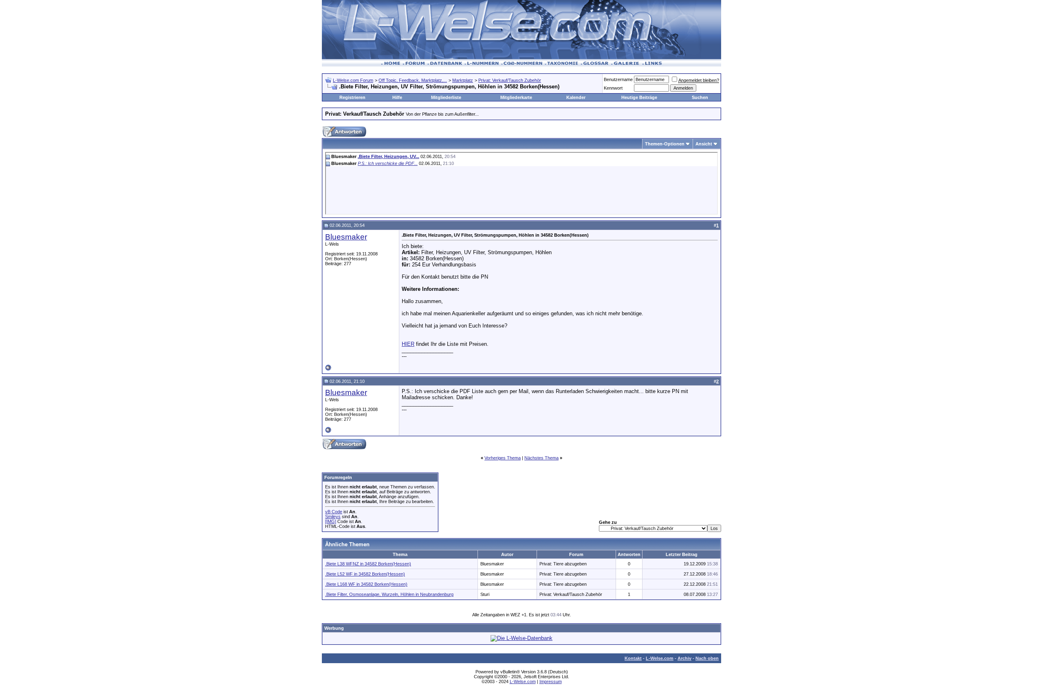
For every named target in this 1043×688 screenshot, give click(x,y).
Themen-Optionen (664, 143)
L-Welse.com (659, 658)
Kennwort (613, 88)
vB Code (333, 511)
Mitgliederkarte (516, 97)
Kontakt (633, 658)
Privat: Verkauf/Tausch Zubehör (509, 80)
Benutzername (618, 79)
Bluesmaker (346, 237)
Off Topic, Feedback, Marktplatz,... (412, 80)
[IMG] (330, 521)
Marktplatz (462, 80)
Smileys (333, 516)
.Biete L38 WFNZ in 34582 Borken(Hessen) (368, 563)
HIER (408, 344)
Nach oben (707, 658)
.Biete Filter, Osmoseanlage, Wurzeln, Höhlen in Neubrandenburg (389, 594)
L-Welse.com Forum (353, 80)
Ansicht (703, 143)
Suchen (700, 97)
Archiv (684, 658)
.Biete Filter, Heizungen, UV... (388, 156)
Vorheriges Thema (502, 457)
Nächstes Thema (541, 457)
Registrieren (352, 97)
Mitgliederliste (446, 97)
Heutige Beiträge (639, 97)
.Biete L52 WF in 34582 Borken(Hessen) (365, 574)
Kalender (575, 97)
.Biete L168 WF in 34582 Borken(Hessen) (366, 584)
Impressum (550, 681)
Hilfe (397, 97)
